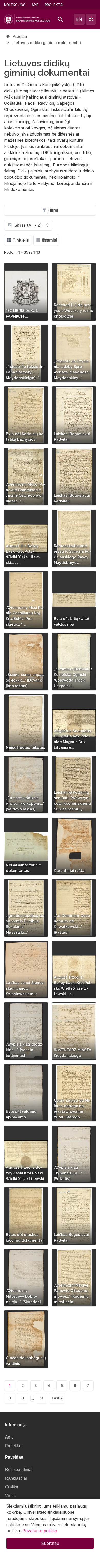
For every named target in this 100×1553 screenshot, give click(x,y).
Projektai (54, 5)
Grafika (11, 1487)
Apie (35, 5)
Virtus (10, 1495)
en (79, 19)
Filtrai (52, 210)
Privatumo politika (39, 1530)
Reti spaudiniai (19, 1469)
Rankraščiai (16, 1478)
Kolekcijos (14, 5)
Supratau (50, 1543)
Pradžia (19, 36)
